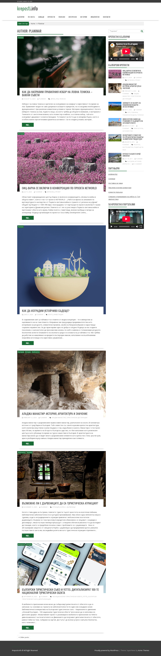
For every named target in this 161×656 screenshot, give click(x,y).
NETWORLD (51, 192)
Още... (28, 125)
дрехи (52, 99)
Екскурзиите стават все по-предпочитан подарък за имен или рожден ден (133, 137)
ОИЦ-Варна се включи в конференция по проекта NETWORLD (59, 188)
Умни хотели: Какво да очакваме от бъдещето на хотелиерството (133, 121)
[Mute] (137, 59)
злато (50, 315)
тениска (62, 99)
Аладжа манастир (59, 418)
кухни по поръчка (115, 192)
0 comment (138, 164)
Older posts (24, 637)
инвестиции (58, 315)
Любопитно (95, 17)
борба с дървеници (67, 507)
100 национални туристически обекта (67, 597)
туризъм (140, 115)
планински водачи (129, 115)
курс (129, 112)
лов (57, 99)
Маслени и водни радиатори (119, 188)
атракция (56, 507)
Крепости (51, 17)
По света (31, 17)
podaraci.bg (112, 174)
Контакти (106, 17)
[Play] (111, 59)
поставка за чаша (115, 183)
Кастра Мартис (128, 147)
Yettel (85, 597)
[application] (126, 51)
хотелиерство (128, 131)
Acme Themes (143, 650)
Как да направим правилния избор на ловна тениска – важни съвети (57, 93)
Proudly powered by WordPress (107, 650)
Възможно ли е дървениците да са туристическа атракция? (60, 503)
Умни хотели (138, 128)
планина (134, 112)
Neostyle (137, 144)
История (83, 17)
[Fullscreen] (141, 59)
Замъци (41, 17)
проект (58, 192)
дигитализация (44, 599)
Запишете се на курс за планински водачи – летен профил (132, 105)
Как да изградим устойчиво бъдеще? (45, 310)
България (20, 17)
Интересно (73, 17)
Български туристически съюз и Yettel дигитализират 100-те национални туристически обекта (60, 591)
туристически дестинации (76, 418)
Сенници (111, 179)
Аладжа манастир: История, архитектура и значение (54, 413)
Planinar (42, 99)
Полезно (62, 17)
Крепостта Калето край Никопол (131, 155)
